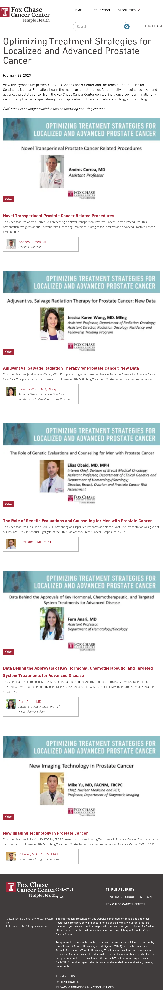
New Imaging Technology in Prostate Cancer (45, 833)
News (60, 897)
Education (102, 10)
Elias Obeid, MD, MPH (35, 542)
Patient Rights (67, 981)
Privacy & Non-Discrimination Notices (85, 987)
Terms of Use (66, 976)
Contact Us (64, 889)
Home (78, 10)
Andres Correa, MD (33, 242)
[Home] (31, 890)
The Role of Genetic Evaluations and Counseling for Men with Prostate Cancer (77, 520)
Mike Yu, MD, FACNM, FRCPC (40, 854)
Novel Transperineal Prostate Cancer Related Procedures (58, 215)
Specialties (127, 10)
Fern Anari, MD (30, 702)
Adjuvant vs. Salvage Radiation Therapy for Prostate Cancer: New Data (71, 368)
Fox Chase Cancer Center (126, 904)
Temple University (120, 889)
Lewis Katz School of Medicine (129, 897)
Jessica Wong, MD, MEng (37, 389)
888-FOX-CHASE (150, 26)
